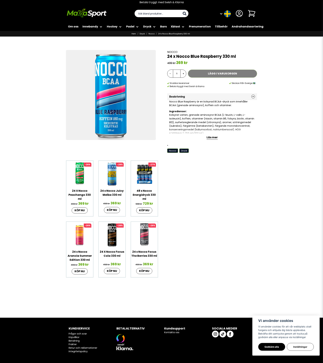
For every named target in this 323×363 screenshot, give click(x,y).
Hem (134, 33)
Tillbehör (221, 26)
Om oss (73, 26)
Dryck (147, 26)
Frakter (73, 344)
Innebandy (90, 26)
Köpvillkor (74, 337)
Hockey (112, 26)
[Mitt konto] (239, 13)
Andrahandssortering (247, 26)
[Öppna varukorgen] (251, 13)
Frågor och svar (78, 333)
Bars (163, 26)
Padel (130, 26)
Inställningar (300, 346)
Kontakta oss (171, 332)
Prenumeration (200, 26)
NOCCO (172, 52)
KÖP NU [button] (144, 210)
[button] (227, 13)
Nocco (152, 33)
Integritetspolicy (78, 351)
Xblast (175, 26)
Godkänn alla (271, 346)
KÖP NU (80, 210)
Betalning (74, 340)
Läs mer (212, 137)
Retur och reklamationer (83, 348)
